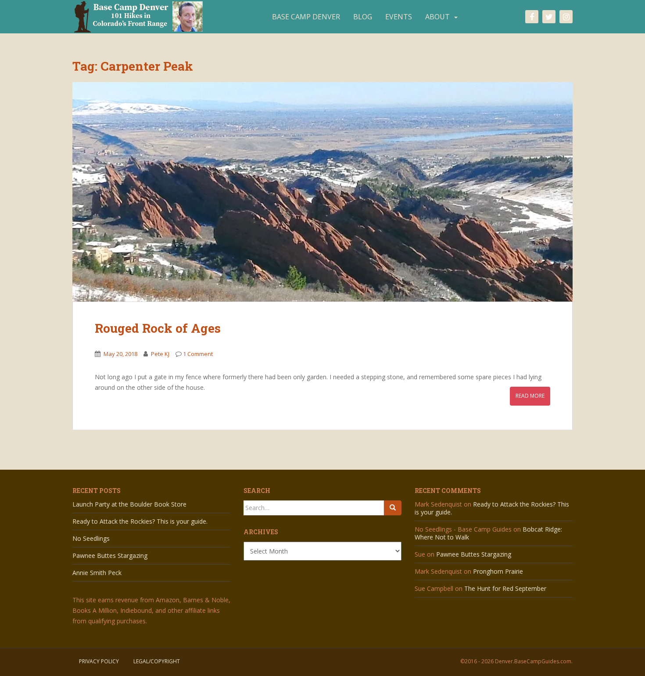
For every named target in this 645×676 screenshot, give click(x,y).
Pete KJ (160, 354)
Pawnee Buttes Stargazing (109, 555)
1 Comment (198, 354)
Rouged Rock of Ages (158, 328)
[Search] (392, 507)
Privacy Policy (99, 661)
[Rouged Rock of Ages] (322, 192)
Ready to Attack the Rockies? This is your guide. (140, 521)
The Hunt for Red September (505, 588)
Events (398, 17)
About (437, 17)
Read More (530, 395)
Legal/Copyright (156, 661)
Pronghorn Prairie (498, 571)
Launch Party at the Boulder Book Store (129, 504)
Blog (362, 17)
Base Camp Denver (306, 17)
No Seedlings (91, 538)
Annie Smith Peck (97, 572)
